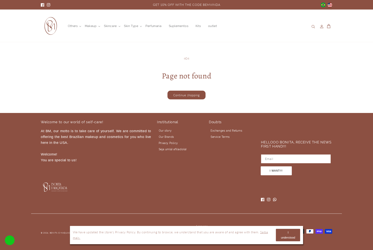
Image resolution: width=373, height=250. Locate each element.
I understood (288, 235)
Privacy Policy (168, 143)
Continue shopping (186, 95)
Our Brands (166, 136)
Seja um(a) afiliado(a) (173, 149)
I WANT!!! (276, 170)
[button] (72, 26)
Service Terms (220, 136)
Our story (165, 130)
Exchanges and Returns (226, 130)
